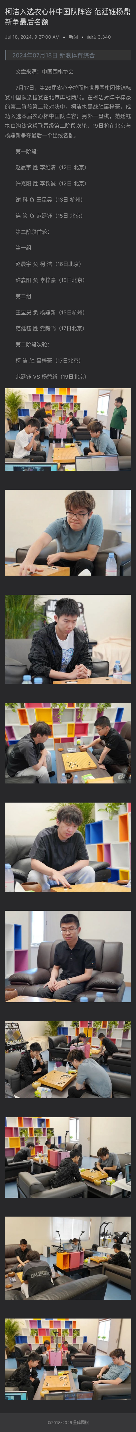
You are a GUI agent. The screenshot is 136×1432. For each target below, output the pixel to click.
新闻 (73, 37)
